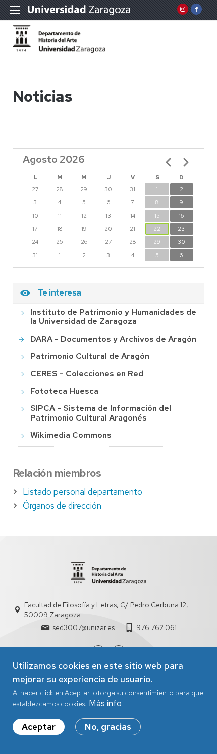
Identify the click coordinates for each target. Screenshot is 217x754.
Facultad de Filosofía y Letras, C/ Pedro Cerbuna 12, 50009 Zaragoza (106, 609)
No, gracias (108, 726)
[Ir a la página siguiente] (185, 162)
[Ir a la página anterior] (168, 162)
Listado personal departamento (82, 491)
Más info (105, 703)
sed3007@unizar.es (83, 627)
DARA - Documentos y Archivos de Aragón (113, 338)
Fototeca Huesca (64, 391)
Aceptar (39, 726)
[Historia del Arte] (59, 49)
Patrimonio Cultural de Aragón (89, 356)
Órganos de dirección (62, 505)
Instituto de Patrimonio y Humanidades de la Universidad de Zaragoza (113, 316)
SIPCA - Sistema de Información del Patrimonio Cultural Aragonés (100, 413)
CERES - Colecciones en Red (86, 373)
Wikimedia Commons (71, 435)
